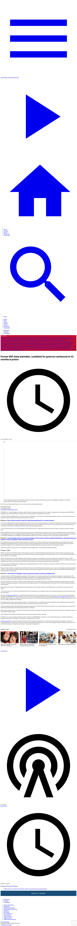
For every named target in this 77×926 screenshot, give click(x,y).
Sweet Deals (7, 235)
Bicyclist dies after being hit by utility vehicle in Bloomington (32, 338)
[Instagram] (7, 333)
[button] (9, 639)
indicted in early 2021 (12, 595)
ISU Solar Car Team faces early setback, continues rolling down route (22, 346)
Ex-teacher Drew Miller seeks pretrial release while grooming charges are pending (34, 343)
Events (5, 232)
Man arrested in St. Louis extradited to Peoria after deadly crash (54, 346)
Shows (5, 229)
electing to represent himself (61, 596)
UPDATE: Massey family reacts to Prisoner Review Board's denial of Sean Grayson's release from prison (31, 341)
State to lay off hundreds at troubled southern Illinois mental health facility (51, 348)
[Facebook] (7, 330)
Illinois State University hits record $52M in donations (27, 344)
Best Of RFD (4, 806)
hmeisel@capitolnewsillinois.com (9, 509)
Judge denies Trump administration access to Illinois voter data (16, 337)
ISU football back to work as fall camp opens (22, 340)
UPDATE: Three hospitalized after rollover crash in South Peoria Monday (43, 347)
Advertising (6, 233)
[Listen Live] (38, 689)
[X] (6, 331)
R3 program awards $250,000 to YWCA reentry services (46, 337)
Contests (6, 231)
